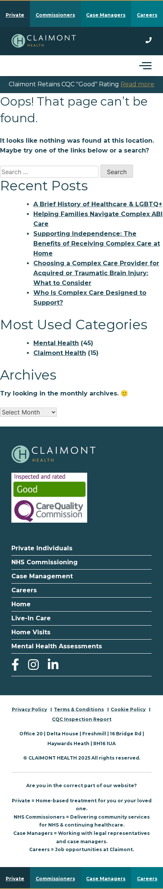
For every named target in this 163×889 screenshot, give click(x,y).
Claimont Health (59, 353)
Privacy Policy (29, 709)
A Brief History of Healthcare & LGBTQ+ (97, 204)
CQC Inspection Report (81, 719)
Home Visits (30, 632)
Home (21, 604)
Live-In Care (31, 618)
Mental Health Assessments (56, 646)
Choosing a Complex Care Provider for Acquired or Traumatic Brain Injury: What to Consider (96, 273)
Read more (137, 84)
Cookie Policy (128, 709)
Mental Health (56, 343)
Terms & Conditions (79, 709)
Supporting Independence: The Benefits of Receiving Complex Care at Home (96, 243)
